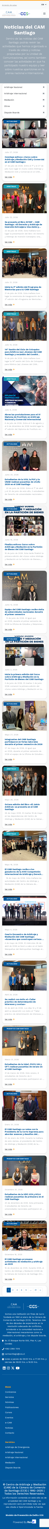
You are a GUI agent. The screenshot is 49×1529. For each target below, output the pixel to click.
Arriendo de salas (9, 5)
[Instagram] (8, 1368)
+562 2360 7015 (12, 1349)
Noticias (9, 1428)
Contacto (9, 1433)
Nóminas (9, 1402)
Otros (24, 106)
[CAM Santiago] (15, 1306)
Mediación (24, 100)
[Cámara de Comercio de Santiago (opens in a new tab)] (24, 13)
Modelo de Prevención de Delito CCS (24, 1515)
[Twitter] (12, 1368)
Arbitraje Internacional (24, 93)
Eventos (9, 1417)
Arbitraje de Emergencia (17, 1447)
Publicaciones (12, 1407)
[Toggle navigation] (44, 13)
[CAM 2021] (9, 14)
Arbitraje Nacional (24, 87)
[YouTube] (17, 1368)
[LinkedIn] (4, 1368)
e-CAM (8, 1422)
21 (36, 1290)
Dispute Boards (24, 112)
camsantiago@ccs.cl (15, 1354)
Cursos (8, 1412)
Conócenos (10, 1392)
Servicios (9, 1397)
